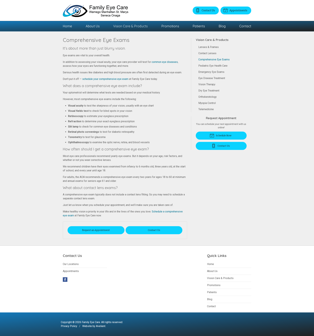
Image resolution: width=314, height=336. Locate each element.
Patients (199, 26)
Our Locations (71, 264)
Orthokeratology (207, 96)
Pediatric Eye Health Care (212, 65)
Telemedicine (206, 109)
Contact (245, 26)
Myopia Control (207, 103)
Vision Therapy (206, 84)
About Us (93, 26)
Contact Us (208, 10)
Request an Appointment (96, 230)
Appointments (238, 10)
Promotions (170, 26)
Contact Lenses (207, 53)
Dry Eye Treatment (208, 90)
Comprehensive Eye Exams (214, 59)
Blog (222, 26)
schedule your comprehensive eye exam (105, 79)
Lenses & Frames (208, 47)
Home (67, 26)
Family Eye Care (91, 322)
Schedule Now (223, 135)
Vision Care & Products (130, 26)
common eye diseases (165, 62)
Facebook (65, 279)
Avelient (100, 326)
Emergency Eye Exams (211, 71)
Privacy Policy (69, 326)
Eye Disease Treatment (211, 78)
